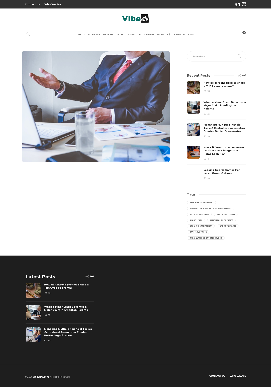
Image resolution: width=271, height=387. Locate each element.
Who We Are (52, 4)
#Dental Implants (199, 214)
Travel (131, 34)
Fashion (162, 34)
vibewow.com (41, 376)
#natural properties (221, 220)
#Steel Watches (198, 232)
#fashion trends (225, 214)
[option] (216, 131)
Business (94, 34)
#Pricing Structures (201, 226)
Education (146, 34)
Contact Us (32, 4)
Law (191, 34)
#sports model (228, 226)
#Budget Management (201, 202)
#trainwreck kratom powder (206, 238)
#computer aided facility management (211, 208)
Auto (81, 34)
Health (108, 34)
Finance (179, 34)
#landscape (196, 220)
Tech (119, 34)
